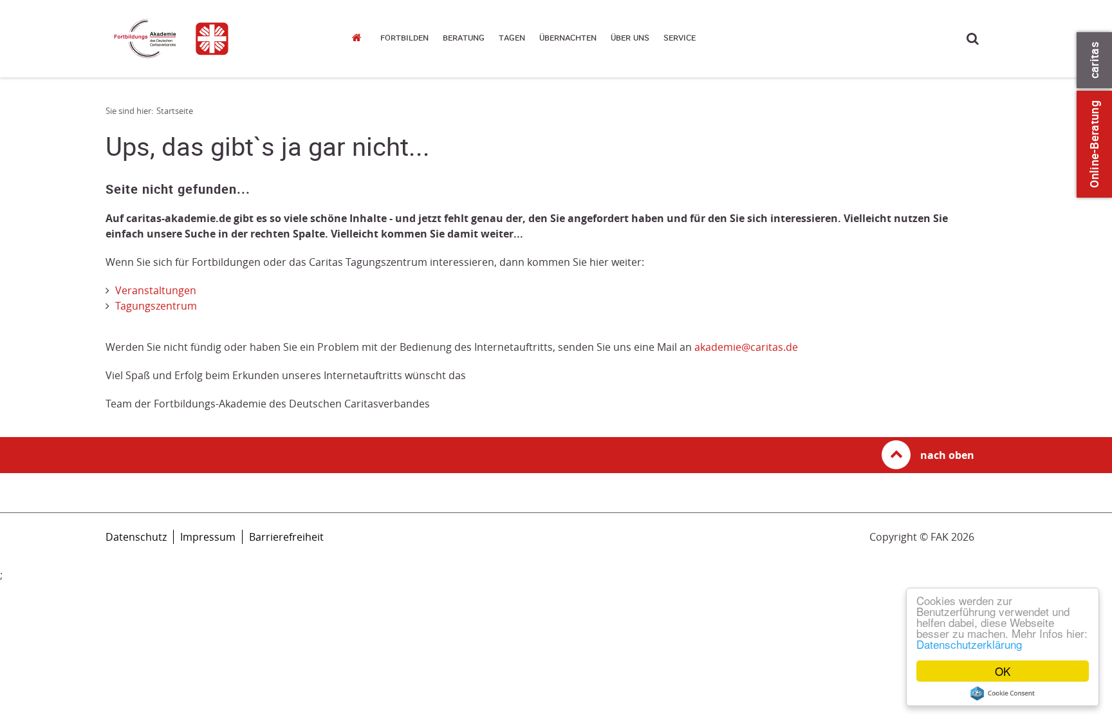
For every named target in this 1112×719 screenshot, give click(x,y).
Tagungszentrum (156, 306)
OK (1002, 671)
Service (679, 37)
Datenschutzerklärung (969, 644)
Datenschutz (136, 537)
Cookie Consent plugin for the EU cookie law (1002, 693)
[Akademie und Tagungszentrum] (215, 39)
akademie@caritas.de (746, 347)
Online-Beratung (1094, 144)
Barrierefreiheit (286, 537)
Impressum (208, 537)
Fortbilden (404, 37)
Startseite (360, 37)
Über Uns (630, 37)
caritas (1094, 60)
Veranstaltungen (155, 290)
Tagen (512, 37)
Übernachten (568, 37)
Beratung (464, 37)
